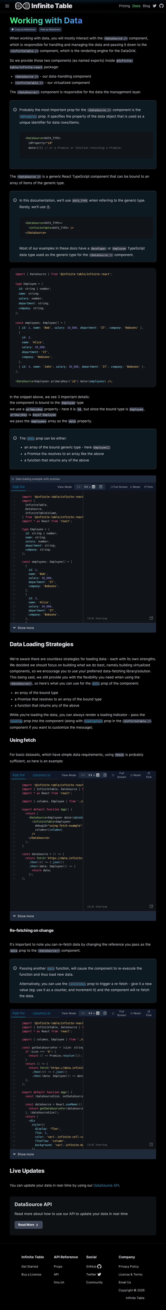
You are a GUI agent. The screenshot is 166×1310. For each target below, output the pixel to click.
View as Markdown (50, 29)
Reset (136, 486)
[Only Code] (78, 487)
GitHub (91, 1266)
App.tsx (18, 487)
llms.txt (59, 1282)
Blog (146, 6)
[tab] (22, 487)
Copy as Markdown (25, 29)
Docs (136, 6)
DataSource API (106, 1185)
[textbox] (46, 557)
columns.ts (41, 775)
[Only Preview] (100, 487)
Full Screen (121, 486)
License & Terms (131, 1274)
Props (58, 1266)
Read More (26, 1225)
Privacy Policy (129, 1266)
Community (94, 1282)
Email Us (125, 1282)
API (56, 1274)
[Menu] (5, 6)
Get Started (29, 1266)
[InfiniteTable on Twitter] (154, 6)
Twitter (91, 1274)
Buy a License (31, 1274)
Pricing (124, 6)
